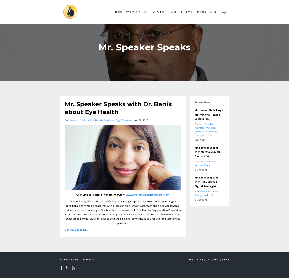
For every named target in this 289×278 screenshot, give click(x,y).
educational (210, 124)
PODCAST (186, 12)
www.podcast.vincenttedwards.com (147, 194)
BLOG (174, 12)
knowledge (211, 127)
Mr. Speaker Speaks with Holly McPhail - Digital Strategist (207, 182)
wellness (126, 120)
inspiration (200, 127)
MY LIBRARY (133, 12)
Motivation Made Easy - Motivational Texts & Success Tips (209, 115)
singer (207, 165)
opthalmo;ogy (112, 120)
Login (224, 12)
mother (207, 195)
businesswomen (203, 191)
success (212, 135)
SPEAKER (201, 12)
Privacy (201, 259)
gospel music (210, 161)
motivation (200, 131)
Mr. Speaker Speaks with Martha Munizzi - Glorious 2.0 (208, 152)
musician (199, 165)
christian (199, 161)
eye (92, 120)
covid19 (84, 120)
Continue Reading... (76, 229)
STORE (213, 12)
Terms (189, 259)
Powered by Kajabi (218, 259)
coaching (199, 124)
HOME (118, 12)
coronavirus (72, 120)
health (99, 120)
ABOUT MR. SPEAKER (155, 12)
